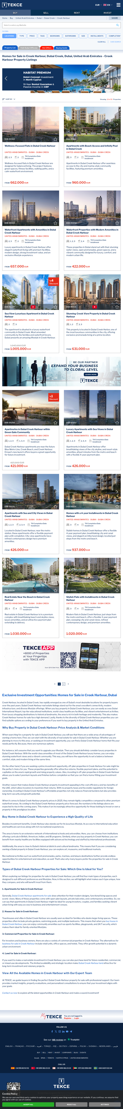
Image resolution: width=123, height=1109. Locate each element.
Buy (11, 18)
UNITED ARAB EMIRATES (79, 1058)
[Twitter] (56, 1031)
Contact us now (9, 993)
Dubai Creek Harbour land (91, 963)
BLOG (76, 1052)
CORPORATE (67, 1052)
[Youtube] (67, 1031)
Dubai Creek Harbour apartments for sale (31, 895)
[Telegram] (71, 1031)
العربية (39, 1046)
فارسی (115, 1046)
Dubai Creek (49, 18)
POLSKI (83, 1046)
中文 (55, 1046)
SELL (46, 13)
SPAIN (43, 1058)
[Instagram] (60, 1031)
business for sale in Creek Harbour (18, 943)
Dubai (39, 18)
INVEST (107, 13)
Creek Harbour (63, 18)
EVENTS (83, 1052)
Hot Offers (46, 48)
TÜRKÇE (47, 1046)
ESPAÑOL (73, 1046)
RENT (77, 13)
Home (4, 18)
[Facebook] (52, 1031)
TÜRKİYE (51, 1058)
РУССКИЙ (30, 1046)
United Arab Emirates (25, 18)
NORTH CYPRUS (62, 1058)
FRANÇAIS (19, 1046)
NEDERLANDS (105, 1046)
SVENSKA (93, 1046)
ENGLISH (9, 1046)
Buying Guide (61, 48)
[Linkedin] (63, 1031)
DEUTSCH (63, 1046)
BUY (15, 13)
